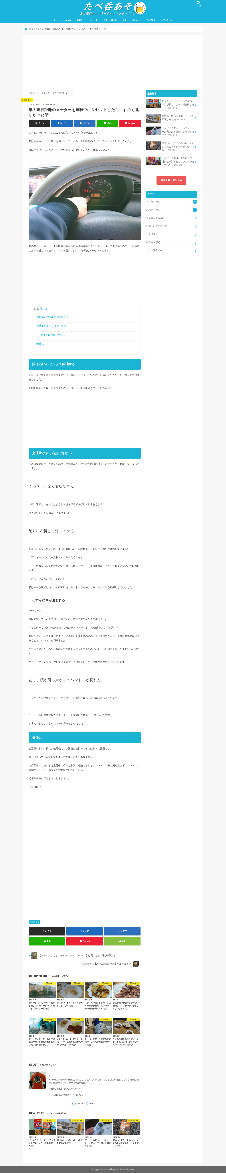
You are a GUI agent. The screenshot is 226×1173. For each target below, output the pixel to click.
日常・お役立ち (110, 20)
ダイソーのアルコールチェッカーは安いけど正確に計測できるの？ (178, 131)
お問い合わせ (166, 20)
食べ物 (68, 20)
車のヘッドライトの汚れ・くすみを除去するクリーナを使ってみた (178, 146)
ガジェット (93, 20)
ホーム (56, 20)
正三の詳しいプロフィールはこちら (67, 1095)
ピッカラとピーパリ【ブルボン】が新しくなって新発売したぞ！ (178, 104)
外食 (125, 20)
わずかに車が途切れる (53, 334)
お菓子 (79, 20)
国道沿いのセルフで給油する (52, 316)
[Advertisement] (85, 61)
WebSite (79, 1103)
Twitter (92, 1103)
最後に (40, 343)
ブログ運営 (150, 20)
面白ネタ (136, 20)
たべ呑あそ (111, 1169)
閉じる (44, 308)
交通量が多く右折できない (51, 325)
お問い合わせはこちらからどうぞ (66, 1089)
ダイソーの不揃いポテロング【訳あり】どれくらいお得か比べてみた (178, 161)
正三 (51, 1075)
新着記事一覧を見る (171, 180)
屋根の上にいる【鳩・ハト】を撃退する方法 (178, 118)
